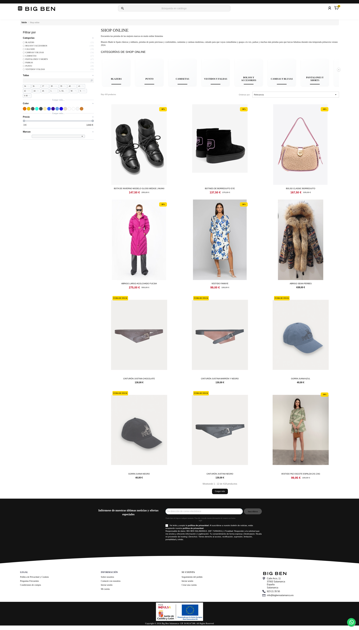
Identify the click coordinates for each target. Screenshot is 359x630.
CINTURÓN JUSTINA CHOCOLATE (139, 378)
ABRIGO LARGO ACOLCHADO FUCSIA (139, 283)
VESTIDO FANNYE (219, 283)
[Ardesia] (41, 108)
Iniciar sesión (106, 585)
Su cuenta (188, 572)
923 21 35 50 (273, 591)
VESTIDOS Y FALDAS (215, 79)
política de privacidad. (193, 528)
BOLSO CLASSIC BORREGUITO (300, 188)
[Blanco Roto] (77, 108)
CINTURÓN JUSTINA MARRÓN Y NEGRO (220, 378)
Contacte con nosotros (110, 581)
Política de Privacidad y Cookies (34, 577)
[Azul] (57, 108)
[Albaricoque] (24, 108)
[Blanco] (69, 108)
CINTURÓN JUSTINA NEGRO (220, 474)
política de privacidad (198, 525)
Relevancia (295, 94)
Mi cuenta (105, 589)
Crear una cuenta (189, 585)
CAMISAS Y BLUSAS (282, 79)
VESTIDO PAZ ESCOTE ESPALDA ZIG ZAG (300, 474)
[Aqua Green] (37, 108)
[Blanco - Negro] (73, 108)
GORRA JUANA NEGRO (139, 474)
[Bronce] (81, 108)
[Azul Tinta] (61, 108)
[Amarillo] (28, 108)
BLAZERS (116, 79)
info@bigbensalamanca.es (280, 595)
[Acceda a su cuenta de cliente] (329, 12)
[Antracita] (32, 108)
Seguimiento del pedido (192, 577)
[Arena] (45, 108)
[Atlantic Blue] (49, 108)
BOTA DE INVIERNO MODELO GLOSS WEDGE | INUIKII (139, 188)
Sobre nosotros (107, 577)
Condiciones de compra (30, 585)
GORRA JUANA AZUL (300, 378)
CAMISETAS (182, 79)
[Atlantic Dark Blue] (53, 108)
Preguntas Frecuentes (29, 581)
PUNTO (149, 79)
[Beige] (65, 108)
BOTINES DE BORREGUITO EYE (220, 188)
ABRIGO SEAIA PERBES (301, 283)
